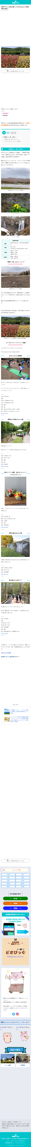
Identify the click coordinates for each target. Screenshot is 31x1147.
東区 (8, 877)
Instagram (5, 113)
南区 (8, 880)
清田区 (8, 886)
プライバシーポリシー (20, 1142)
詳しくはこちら (5, 413)
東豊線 (15, 908)
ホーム (8, 1140)
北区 (22, 874)
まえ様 (1, 1027)
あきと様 (18, 1027)
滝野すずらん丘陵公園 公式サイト (11, 656)
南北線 (15, 898)
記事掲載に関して (9, 1142)
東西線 (15, 903)
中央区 (8, 874)
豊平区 (22, 883)
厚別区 (8, 883)
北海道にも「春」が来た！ (9, 137)
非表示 (13, 132)
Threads (5, 115)
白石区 (22, 880)
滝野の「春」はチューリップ (11, 139)
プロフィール (14, 1140)
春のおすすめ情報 (6, 652)
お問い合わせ (21, 1140)
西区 (22, 877)
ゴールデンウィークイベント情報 (12, 141)
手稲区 (22, 886)
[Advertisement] (15, 29)
